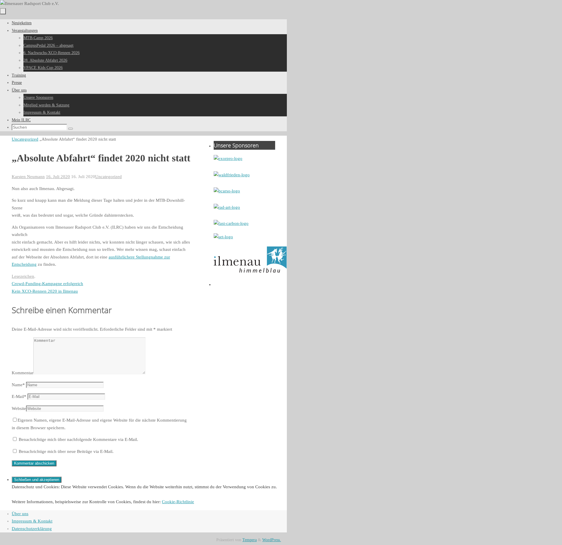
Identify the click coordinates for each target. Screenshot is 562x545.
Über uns (20, 513)
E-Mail (19, 396)
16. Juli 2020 (58, 176)
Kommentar (22, 372)
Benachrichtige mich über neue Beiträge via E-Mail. (66, 451)
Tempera (249, 540)
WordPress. (271, 540)
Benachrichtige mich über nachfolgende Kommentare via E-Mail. (78, 439)
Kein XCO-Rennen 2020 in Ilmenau (45, 291)
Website (19, 408)
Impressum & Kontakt (32, 521)
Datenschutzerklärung (32, 528)
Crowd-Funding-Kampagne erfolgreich (47, 283)
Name (18, 384)
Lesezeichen (23, 276)
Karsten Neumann (28, 176)
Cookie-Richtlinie (178, 501)
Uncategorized (25, 139)
